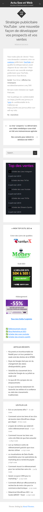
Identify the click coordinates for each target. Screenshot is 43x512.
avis (9, 102)
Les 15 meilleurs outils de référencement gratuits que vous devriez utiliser (21, 447)
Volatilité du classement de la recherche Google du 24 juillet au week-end (21, 373)
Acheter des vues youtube (18, 334)
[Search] (35, 153)
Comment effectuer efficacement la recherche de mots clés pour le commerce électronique (22, 485)
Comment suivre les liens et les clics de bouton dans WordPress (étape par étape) (22, 419)
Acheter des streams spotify (19, 337)
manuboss (14, 115)
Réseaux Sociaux (21, 44)
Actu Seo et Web (21, 2)
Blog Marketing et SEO (17, 331)
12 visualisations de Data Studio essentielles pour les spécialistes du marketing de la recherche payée (22, 457)
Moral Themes (28, 506)
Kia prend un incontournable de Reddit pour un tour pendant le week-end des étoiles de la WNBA (21, 354)
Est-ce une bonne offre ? (17, 410)
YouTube (27, 62)
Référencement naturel (17, 329)
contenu (10, 62)
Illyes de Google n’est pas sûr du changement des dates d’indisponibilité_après (21, 364)
